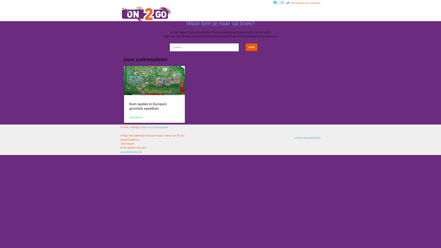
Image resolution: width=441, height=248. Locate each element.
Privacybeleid (161, 127)
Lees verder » (136, 117)
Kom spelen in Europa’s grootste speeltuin (148, 106)
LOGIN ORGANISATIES (307, 138)
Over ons (147, 127)
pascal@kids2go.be (131, 152)
